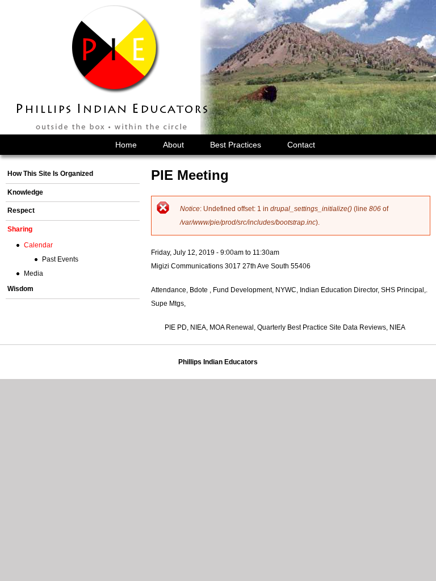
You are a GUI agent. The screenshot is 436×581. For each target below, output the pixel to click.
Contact (301, 144)
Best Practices (235, 144)
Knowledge (25, 192)
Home (126, 144)
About (173, 144)
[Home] (113, 67)
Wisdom (20, 289)
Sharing (19, 229)
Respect (21, 210)
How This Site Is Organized (50, 174)
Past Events (60, 259)
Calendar (38, 245)
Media (33, 273)
